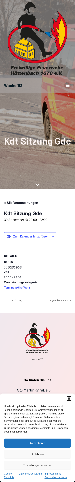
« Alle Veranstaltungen (21, 202)
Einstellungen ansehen (37, 465)
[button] (69, 399)
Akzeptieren (37, 443)
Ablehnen (37, 454)
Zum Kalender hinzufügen (31, 236)
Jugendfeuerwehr (59, 300)
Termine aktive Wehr (17, 287)
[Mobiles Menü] (67, 85)
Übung (18, 300)
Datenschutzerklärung (31, 473)
